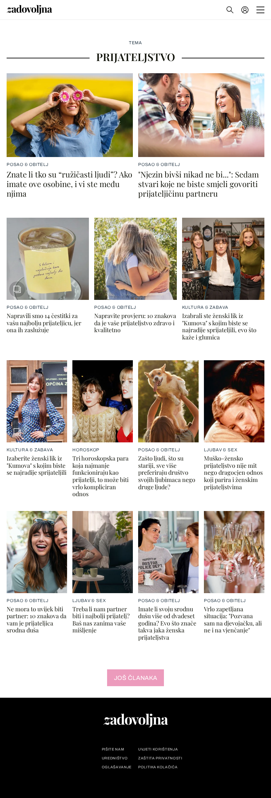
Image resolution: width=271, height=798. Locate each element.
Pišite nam (113, 749)
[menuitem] (245, 9)
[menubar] (245, 9)
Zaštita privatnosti (160, 758)
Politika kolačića (157, 767)
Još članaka (135, 678)
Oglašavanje (117, 767)
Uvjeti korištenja (158, 749)
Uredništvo (115, 758)
